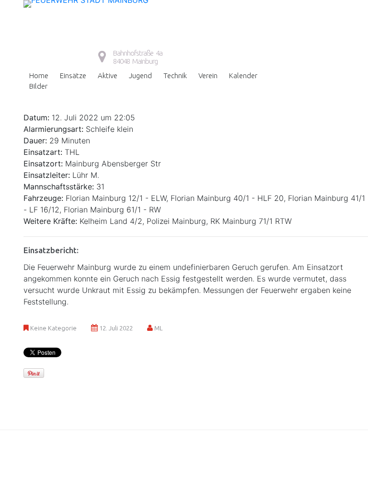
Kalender (243, 75)
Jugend (140, 75)
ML (158, 328)
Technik (175, 75)
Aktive (107, 75)
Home (38, 75)
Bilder (38, 86)
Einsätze (73, 75)
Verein (208, 75)
